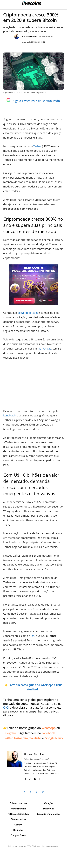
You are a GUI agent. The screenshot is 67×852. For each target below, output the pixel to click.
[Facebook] (25, 778)
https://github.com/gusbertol (36, 759)
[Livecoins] (32, 3)
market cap (44, 348)
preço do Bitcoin (28, 313)
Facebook (48, 733)
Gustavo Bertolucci (29, 36)
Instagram (21, 738)
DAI (33, 636)
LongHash (9, 415)
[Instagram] (30, 792)
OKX (6, 707)
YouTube (35, 738)
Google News (54, 738)
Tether (37, 146)
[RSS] (36, 792)
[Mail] (35, 778)
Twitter (8, 738)
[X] (39, 778)
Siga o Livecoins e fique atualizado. (37, 101)
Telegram (9, 733)
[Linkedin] (30, 778)
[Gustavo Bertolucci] (17, 36)
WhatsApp (49, 728)
